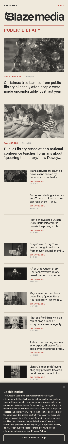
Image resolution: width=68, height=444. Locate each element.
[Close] (64, 387)
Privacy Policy (38, 431)
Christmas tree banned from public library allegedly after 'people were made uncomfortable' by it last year (32, 87)
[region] (34, 413)
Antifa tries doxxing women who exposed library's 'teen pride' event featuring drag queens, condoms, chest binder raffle (46, 346)
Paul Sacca (11, 143)
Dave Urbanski (13, 77)
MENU (60, 6)
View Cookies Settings (34, 438)
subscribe (10, 6)
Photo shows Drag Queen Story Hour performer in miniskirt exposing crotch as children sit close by (46, 223)
